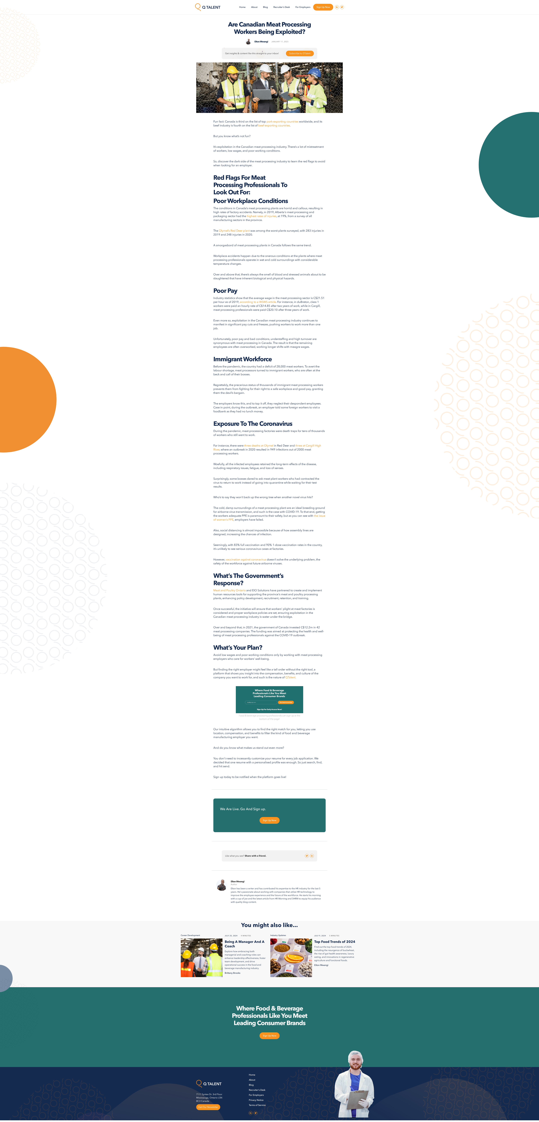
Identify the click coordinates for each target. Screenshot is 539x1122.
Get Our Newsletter (208, 1107)
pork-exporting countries (282, 121)
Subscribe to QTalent (299, 53)
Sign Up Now (323, 7)
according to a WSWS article (257, 302)
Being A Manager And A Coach (244, 944)
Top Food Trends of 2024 (334, 942)
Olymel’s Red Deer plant (234, 231)
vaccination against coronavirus (246, 559)
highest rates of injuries (261, 216)
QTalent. (291, 677)
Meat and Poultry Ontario (229, 590)
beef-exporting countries (274, 125)
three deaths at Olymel (258, 446)
